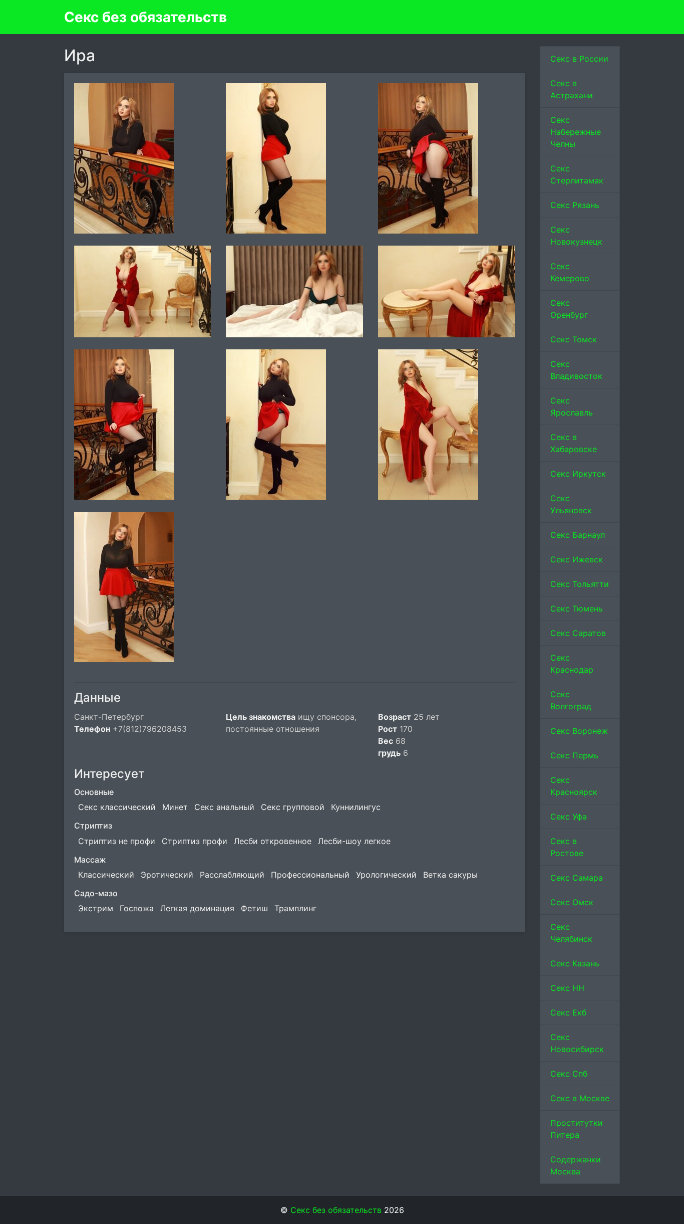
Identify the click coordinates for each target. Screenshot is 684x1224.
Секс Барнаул (577, 535)
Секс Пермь (574, 755)
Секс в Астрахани (571, 89)
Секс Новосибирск (577, 1043)
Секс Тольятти (579, 584)
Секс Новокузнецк (576, 236)
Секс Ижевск (576, 559)
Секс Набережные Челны (575, 132)
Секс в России (579, 59)
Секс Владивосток (576, 370)
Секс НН (567, 988)
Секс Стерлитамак (576, 174)
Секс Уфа (568, 816)
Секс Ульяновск (571, 504)
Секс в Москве (579, 1098)
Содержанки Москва (575, 1165)
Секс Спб (568, 1074)
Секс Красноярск (573, 786)
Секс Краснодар (571, 664)
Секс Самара (576, 878)
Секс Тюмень (576, 608)
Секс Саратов (578, 633)
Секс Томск (573, 339)
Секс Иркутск (578, 474)
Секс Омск (571, 902)
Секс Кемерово (569, 272)
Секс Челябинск (571, 933)
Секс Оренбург (569, 309)
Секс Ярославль (571, 406)
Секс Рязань (574, 205)
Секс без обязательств (145, 17)
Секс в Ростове (566, 847)
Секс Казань (574, 963)
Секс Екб (568, 1012)
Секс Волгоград (570, 700)
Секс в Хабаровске (573, 443)
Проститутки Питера (576, 1129)
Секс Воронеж (579, 731)
